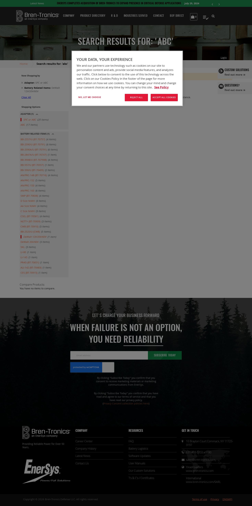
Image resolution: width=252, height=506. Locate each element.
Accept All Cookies (164, 97)
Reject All (136, 97)
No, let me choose (89, 97)
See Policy (161, 87)
